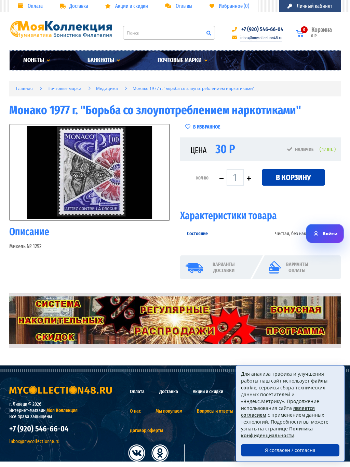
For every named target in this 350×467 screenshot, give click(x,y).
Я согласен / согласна (290, 450)
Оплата (35, 6)
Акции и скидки (131, 6)
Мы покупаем (169, 411)
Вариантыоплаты (297, 267)
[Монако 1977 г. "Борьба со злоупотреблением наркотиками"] (89, 172)
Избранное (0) (233, 6)
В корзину (293, 177)
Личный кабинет (314, 6)
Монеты (34, 60)
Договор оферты (146, 430)
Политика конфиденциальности (277, 432)
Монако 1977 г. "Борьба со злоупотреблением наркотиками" (194, 88)
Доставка (78, 6)
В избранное (206, 127)
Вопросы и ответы (215, 411)
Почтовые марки (180, 60)
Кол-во (202, 178)
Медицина (107, 88)
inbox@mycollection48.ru (261, 37)
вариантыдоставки (224, 267)
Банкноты (101, 60)
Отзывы (183, 6)
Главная (24, 88)
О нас (135, 411)
